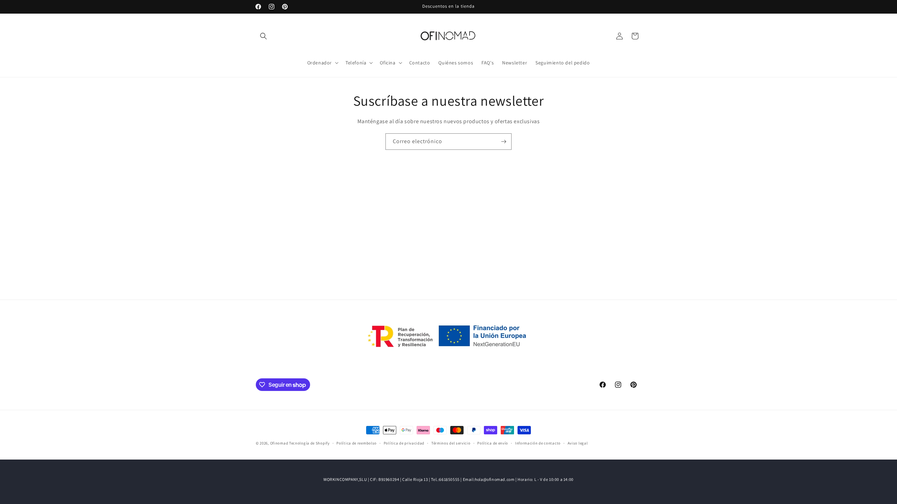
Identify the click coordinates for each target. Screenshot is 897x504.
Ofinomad (279, 443)
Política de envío (492, 443)
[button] (263, 36)
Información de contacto (538, 443)
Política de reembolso (356, 443)
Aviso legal (578, 443)
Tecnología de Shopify (309, 443)
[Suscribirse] (503, 141)
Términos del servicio (451, 443)
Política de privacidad (404, 443)
